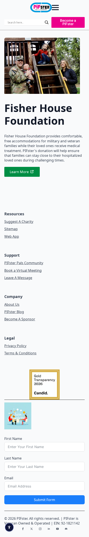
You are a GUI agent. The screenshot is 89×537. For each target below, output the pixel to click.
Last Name (13, 458)
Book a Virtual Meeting (23, 270)
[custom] (66, 529)
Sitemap (11, 229)
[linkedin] (49, 529)
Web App (11, 236)
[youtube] (57, 529)
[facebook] (23, 529)
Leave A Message (18, 277)
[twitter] (32, 529)
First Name (13, 438)
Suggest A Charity (18, 221)
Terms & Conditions (20, 353)
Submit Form (44, 499)
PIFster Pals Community (23, 263)
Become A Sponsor (19, 319)
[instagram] (40, 529)
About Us (11, 304)
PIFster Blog (14, 311)
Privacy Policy (15, 345)
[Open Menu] (55, 7)
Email (8, 478)
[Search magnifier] (47, 22)
